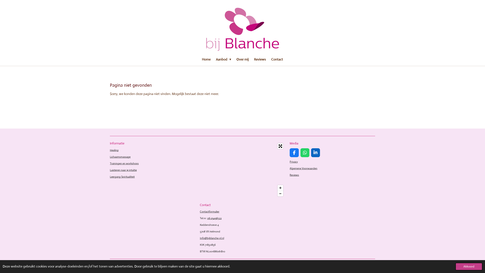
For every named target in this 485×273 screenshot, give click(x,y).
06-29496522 (214, 218)
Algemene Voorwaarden (303, 168)
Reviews (294, 175)
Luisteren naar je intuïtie (123, 170)
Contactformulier (209, 211)
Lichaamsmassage (120, 156)
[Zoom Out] (280, 193)
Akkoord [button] (468, 266)
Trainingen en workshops (124, 163)
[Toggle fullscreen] (280, 146)
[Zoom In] (280, 188)
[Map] (242, 169)
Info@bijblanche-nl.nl (212, 238)
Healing (114, 150)
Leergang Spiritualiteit (122, 176)
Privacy (294, 161)
